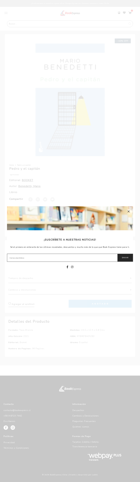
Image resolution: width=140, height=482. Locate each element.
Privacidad (9, 442)
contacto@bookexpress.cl (17, 410)
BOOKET (27, 180)
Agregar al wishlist (22, 304)
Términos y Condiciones (16, 448)
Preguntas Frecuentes (84, 421)
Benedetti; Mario (29, 186)
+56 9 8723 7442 (13, 415)
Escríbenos (9, 421)
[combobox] (70, 23)
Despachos (78, 410)
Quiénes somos (80, 426)
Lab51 (95, 475)
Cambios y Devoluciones (85, 415)
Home (11, 165)
